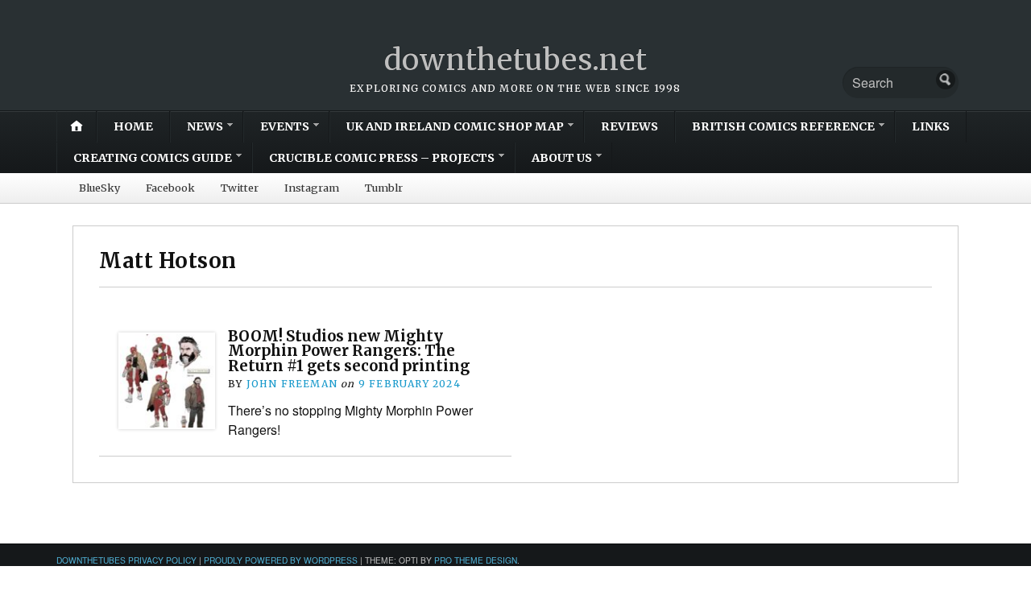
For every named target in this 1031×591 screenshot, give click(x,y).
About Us (562, 158)
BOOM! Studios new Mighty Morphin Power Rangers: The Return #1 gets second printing (349, 351)
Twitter (240, 187)
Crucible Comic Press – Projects (382, 158)
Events (284, 126)
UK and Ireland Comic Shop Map (455, 126)
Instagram (311, 187)
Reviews (629, 126)
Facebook (170, 187)
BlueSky (99, 187)
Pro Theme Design (475, 560)
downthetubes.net (516, 60)
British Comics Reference (783, 126)
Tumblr (384, 187)
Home (133, 126)
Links (931, 126)
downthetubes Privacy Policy (126, 560)
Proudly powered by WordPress (281, 560)
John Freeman (291, 384)
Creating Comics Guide (152, 158)
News (205, 126)
